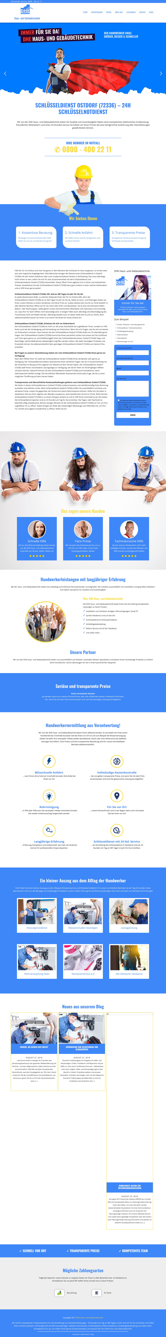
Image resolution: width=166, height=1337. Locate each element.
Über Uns (119, 12)
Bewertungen (97, 12)
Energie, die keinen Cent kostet (34, 1047)
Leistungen (131, 12)
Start (85, 12)
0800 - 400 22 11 (35, 1)
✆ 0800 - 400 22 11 (83, 149)
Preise (108, 12)
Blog (92, 1334)
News (151, 12)
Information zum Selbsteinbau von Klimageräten (82, 1048)
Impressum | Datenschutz (80, 1334)
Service (142, 12)
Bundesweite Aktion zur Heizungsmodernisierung (129, 1187)
